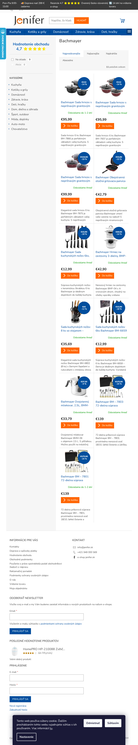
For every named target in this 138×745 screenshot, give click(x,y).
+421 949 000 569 (87, 552)
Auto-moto (18, 124)
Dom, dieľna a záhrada (24, 109)
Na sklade (22, 59)
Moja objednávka (18, 588)
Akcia (20, 64)
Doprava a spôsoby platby (23, 550)
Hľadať (81, 20)
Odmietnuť (93, 723)
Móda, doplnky (20, 119)
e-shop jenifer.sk (86, 557)
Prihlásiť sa (20, 631)
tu (51, 728)
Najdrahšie (111, 53)
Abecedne (68, 60)
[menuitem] (15, 32)
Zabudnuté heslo (18, 709)
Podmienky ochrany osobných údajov (29, 575)
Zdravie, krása (19, 99)
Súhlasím (113, 723)
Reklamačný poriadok (21, 571)
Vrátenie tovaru (18, 584)
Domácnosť (18, 95)
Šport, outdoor (20, 114)
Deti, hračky (18, 104)
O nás (13, 579)
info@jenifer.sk (85, 547)
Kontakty (14, 546)
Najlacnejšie (93, 53)
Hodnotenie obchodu (21, 555)
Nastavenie (26, 737)
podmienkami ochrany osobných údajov (61, 623)
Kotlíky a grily (19, 90)
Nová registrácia (18, 705)
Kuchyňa (16, 85)
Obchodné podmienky (21, 559)
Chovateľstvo (19, 129)
